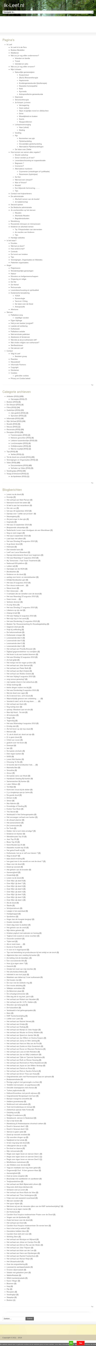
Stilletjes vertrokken (14, 988)
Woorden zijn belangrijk (16, 1005)
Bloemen (10, 1284)
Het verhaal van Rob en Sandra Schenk (22, 1071)
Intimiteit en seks (21, 64)
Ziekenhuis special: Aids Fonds (19, 1110)
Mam (9, 1013)
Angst (9, 265)
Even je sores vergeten (16, 1176)
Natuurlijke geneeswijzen (24, 72)
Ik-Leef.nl (14, 5)
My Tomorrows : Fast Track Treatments (22, 561)
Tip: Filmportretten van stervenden (28, 229)
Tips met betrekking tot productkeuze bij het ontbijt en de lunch (31, 952)
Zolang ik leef (12, 613)
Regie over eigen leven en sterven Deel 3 (23, 1159)
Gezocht (10, 966)
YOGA (17, 296)
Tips (16, 191)
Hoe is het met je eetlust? (17, 1228)
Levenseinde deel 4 (14, 638)
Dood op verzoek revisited (17, 1135)
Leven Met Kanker (14, 759)
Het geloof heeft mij (14, 850)
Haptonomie (24, 80)
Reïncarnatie (16, 287)
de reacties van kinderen (24, 232)
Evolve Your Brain (14, 809)
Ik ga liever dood (13, 544)
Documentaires (17, 465)
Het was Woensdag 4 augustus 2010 (21, 723)
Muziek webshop (21, 155)
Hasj (8, 1286)
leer (8, 748)
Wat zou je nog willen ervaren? (23, 67)
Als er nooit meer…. (14, 944)
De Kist (17, 177)
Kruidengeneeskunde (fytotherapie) (33, 83)
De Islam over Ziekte (23, 149)
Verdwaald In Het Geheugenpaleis (20, 814)
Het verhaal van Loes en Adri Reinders (22, 1052)
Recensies (11, 429)
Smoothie (10, 770)
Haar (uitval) (24, 127)
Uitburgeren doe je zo (15, 1146)
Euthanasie (15, 329)
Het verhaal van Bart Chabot (18, 671)
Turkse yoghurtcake (14, 1090)
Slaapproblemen (25, 122)
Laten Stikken (12, 784)
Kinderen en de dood (15, 574)
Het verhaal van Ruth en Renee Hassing (22, 1060)
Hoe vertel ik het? (18, 249)
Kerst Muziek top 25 (14, 845)
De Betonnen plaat (14, 991)
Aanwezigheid (12, 872)
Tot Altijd (10, 787)
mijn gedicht (15, 413)
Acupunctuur (24, 75)
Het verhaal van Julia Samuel (18, 665)
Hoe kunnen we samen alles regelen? (26, 152)
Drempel (10, 745)
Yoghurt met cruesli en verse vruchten (22, 936)
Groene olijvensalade (15, 1270)
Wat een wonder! (13, 1201)
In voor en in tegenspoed (16, 950)
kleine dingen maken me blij (18, 687)
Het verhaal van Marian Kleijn (18, 1259)
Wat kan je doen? (17, 246)
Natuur (13, 274)
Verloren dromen (13, 602)
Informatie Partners (18, 365)
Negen (9, 718)
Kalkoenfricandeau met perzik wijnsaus (22, 1093)
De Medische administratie (21, 207)
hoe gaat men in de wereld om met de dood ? (25, 861)
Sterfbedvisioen (17, 345)
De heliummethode (14, 632)
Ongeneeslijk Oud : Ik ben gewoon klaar (22, 1170)
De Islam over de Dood (24, 304)
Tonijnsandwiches (13, 1181)
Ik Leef (9, 45)
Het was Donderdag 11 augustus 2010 (22, 621)
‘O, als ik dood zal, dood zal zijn (19, 734)
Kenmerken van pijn (27, 138)
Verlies (13, 454)
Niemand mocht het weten (17, 503)
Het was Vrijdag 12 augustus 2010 (20, 616)
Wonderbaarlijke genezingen (22, 271)
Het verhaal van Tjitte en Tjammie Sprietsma (24, 1057)
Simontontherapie (22, 100)
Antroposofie (20, 307)
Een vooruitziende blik (15, 961)
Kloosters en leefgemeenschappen (24, 276)
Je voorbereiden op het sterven (23, 210)
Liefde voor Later (13, 1019)
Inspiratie (10, 522)
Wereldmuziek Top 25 (15, 836)
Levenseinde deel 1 (14, 646)
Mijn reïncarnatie (13, 1151)
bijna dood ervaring (14, 859)
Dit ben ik (10, 798)
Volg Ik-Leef (15, 354)
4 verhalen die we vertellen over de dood (23, 594)
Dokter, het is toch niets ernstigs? (20, 831)
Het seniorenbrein (14, 823)
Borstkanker (11, 572)
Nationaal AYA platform (15, 563)
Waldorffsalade (12, 1275)
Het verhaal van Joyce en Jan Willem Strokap (24, 1066)
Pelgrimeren (15, 268)
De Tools (10, 828)
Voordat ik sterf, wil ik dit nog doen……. (22, 701)
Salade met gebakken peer (17, 1272)
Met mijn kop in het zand (16, 618)
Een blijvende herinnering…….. (27, 188)
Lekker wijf (11, 566)
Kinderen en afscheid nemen (22, 227)
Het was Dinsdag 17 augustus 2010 (21, 607)
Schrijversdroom (13, 908)
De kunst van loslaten (19, 254)
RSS (16, 396)
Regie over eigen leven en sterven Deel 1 (23, 1154)
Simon (9, 801)
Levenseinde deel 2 (14, 643)
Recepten (10, 432)
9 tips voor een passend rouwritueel (21, 1198)
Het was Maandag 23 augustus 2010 (21, 596)
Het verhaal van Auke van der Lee (20, 1250)
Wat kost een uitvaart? (23, 180)
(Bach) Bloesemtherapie (28, 78)
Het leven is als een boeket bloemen (21, 654)
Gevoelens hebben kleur (16, 1231)
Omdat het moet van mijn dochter (20, 969)
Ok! (71, 1343)
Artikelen (10, 396)
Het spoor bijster (13, 1204)
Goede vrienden (13, 922)
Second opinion (17, 205)
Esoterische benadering (20, 293)
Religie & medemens (15, 1115)
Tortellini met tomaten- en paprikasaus (22, 1085)
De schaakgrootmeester (16, 994)
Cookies (14, 373)
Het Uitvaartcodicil (14, 1261)
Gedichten (11, 410)
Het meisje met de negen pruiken (20, 663)
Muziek (9, 424)
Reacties (14, 359)
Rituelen (18, 213)
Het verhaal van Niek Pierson (18, 500)
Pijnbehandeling (25, 141)
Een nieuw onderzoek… (16, 585)
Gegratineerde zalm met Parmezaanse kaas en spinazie (29, 1077)
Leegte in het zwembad (16, 911)
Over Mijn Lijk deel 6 (15, 886)
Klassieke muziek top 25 (16, 848)
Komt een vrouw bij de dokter (18, 790)
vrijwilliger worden (22, 318)
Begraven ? (19, 163)
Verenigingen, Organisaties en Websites (26, 260)
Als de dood (11, 903)
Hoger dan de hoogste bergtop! (19, 919)
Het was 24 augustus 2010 (17, 583)
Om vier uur (11, 508)
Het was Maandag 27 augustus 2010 (21, 558)
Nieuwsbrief (15, 362)
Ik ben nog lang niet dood (17, 1143)
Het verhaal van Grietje (16, 1024)
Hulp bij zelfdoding (14, 630)
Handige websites (18, 238)
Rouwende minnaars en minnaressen (25, 224)
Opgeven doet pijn (14, 627)
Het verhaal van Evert (15, 1223)
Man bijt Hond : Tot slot (16, 712)
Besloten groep (21, 356)
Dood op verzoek (13, 867)
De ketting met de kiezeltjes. (18, 958)
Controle (14, 251)
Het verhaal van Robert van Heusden (21, 999)
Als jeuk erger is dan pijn (16, 519)
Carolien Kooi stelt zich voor (18, 1234)
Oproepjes (15, 399)
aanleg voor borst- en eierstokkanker (21, 577)
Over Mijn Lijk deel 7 (15, 883)
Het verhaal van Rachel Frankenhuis (21, 1256)
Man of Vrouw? (21, 182)
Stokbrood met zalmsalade (17, 1104)
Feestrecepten (16, 435)
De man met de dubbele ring (18, 983)
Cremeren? (19, 166)
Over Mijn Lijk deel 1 (15, 900)
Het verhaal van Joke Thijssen (18, 1248)
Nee (80, 1343)
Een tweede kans (13, 550)
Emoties (14, 243)
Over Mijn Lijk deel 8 (15, 881)
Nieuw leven (11, 588)
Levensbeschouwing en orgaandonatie (30, 160)
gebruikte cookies (22, 376)
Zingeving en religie (18, 279)
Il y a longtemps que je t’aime (18, 792)
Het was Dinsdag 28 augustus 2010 (21, 541)
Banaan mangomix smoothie (18, 1099)
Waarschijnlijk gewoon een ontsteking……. (23, 699)
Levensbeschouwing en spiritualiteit (25, 290)
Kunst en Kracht (13, 947)
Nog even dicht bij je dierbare (18, 1187)
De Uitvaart (11, 405)
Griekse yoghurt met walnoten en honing (23, 933)
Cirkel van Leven (13, 740)
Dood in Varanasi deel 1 (16, 1126)
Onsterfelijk (11, 875)
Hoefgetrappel (12, 914)
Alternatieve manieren (23, 169)
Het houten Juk (13, 980)
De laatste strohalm (14, 751)
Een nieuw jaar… (13, 591)
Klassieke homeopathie (28, 86)
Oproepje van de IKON (16, 569)
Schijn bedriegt (12, 685)
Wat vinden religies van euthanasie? (25, 343)
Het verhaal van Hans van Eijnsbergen (22, 1253)
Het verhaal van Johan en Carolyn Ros (22, 1242)
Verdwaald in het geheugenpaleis (20, 1010)
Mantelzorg (15, 221)
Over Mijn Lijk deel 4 (15, 892)
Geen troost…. (12, 599)
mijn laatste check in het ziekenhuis (20, 682)
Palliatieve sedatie (18, 332)
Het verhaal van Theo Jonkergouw (20, 1195)
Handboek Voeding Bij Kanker (18, 779)
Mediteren (15, 53)
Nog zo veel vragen (14, 533)
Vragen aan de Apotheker (17, 1217)
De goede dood (13, 795)
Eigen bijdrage (16, 320)
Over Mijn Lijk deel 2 (15, 897)
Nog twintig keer (13, 707)
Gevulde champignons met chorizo (20, 1088)
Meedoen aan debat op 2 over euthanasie (23, 977)
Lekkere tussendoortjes (20, 441)
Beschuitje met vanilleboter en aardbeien (23, 1179)
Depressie (19, 97)
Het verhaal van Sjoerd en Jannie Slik (21, 1035)
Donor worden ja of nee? (24, 158)
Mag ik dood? (12, 856)
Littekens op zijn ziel (14, 610)
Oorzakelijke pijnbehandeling (30, 144)
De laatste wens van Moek (17, 776)
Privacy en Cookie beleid (20, 378)
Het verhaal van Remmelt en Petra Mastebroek (25, 1063)
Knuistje (10, 497)
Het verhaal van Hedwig (16, 1027)
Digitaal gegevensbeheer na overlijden (22, 652)
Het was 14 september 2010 (18, 525)
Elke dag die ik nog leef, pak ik (19, 997)
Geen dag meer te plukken (17, 925)
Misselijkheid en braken (28, 116)
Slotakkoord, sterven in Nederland (20, 1118)
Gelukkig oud (12, 1112)
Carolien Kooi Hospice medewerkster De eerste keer (27, 1226)
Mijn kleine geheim (14, 930)
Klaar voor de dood (14, 864)
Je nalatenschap (21, 202)
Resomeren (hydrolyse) (28, 174)
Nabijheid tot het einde (15, 1140)
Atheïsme (14, 309)
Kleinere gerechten (18, 438)
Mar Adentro (11, 803)
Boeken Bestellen (17, 50)
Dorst (21, 114)
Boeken (10, 402)
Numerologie (20, 298)
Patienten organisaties (19, 263)
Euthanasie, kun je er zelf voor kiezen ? (22, 853)
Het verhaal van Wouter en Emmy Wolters (23, 1032)
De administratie (17, 196)
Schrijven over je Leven (16, 1190)
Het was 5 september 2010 (17, 536)
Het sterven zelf (17, 348)
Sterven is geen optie (15, 1132)
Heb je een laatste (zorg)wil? (22, 323)
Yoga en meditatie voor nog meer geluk (22, 1168)
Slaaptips (10, 1297)
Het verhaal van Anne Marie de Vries (21, 1192)
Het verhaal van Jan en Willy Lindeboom (22, 1054)
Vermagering (24, 105)
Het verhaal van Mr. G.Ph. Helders (20, 1002)
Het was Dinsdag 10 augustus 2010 (21, 657)
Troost (17, 61)
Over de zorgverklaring (16, 1264)
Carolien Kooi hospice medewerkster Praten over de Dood (30, 1215)
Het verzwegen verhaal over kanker (21, 817)
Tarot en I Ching (21, 301)
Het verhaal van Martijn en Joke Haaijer (22, 1030)
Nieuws (9, 427)
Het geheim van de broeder (17, 870)
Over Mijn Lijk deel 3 (15, 894)
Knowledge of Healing (15, 806)
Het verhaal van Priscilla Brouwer (20, 649)
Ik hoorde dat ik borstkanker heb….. (21, 765)
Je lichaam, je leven (22, 102)
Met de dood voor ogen (16, 693)
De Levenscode (13, 825)
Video (9, 463)
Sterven (10, 312)
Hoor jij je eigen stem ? (16, 963)
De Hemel (15, 285)
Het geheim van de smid (16, 928)
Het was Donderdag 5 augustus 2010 (21, 690)
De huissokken (12, 1008)
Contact (10, 351)
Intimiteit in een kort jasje (16, 974)
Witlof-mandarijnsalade (16, 1278)
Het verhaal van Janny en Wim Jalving (22, 1041)
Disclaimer (15, 370)
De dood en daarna (14, 1148)
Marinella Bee (12, 768)
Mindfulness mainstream (16, 1162)
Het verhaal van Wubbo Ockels (19, 674)
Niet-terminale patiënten (20, 334)
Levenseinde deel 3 (14, 641)
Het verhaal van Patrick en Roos (19, 1068)
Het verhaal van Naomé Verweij (19, 1021)
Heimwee (10, 547)
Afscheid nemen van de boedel (27, 199)
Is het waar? (11, 240)
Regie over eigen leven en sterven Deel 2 (23, 1157)
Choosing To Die (13, 762)
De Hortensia (12, 1212)
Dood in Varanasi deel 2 (16, 1129)
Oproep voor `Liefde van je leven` (20, 514)
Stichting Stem (12, 1237)
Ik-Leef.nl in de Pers (19, 47)
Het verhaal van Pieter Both (17, 668)
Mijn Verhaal (11, 421)
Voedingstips (12, 471)
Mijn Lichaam (16, 69)
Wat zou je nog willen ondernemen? (25, 56)
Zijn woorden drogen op (16, 1137)
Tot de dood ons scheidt (16, 457)
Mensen (10, 732)
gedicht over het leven (15, 743)
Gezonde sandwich (14, 939)
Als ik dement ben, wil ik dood (18, 696)
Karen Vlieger (12, 1281)
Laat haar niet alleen (15, 538)
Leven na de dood (14, 494)
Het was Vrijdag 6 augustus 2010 (20, 676)
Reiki (21, 89)
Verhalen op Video (18, 468)
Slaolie (9, 905)
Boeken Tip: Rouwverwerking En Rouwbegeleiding (26, 624)
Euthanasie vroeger (14, 635)
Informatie (11, 418)
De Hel (13, 282)
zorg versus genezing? (16, 679)
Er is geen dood (13, 737)
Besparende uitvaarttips (16, 527)
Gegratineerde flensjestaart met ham (21, 1096)
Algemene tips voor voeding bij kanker (22, 955)
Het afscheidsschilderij (15, 972)
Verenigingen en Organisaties (18, 460)
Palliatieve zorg (17, 315)
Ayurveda (22, 91)
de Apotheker (16, 476)
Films (9, 407)
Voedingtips (11, 1295)
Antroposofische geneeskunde (31, 94)
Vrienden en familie (22, 58)
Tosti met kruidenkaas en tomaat (19, 1107)
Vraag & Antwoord (14, 474)
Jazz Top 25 (11, 839)
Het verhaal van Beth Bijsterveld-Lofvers (22, 1184)
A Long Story (12, 605)
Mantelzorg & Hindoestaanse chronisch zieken (25, 1123)
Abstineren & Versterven (20, 337)
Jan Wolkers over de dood (17, 1165)
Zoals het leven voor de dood (18, 1220)
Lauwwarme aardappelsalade (18, 1267)
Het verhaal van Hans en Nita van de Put (23, 1043)
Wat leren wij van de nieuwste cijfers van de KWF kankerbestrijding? (33, 1206)
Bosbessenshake (13, 1079)
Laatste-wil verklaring (19, 326)
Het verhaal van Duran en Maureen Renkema (25, 1049)
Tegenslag (11, 721)
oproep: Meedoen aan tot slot (18, 710)
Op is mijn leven (13, 1121)
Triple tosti (11, 941)
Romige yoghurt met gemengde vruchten (23, 1082)
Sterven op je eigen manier (17, 1209)
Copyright (14, 367)
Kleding (22, 130)
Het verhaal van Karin (15, 704)
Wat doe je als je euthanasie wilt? (24, 340)
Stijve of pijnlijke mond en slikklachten (34, 111)
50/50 (9, 756)
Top (92, 385)
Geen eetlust (24, 108)
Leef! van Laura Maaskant (17, 552)
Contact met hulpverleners (21, 194)
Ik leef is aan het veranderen (18, 505)
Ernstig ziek (11, 726)
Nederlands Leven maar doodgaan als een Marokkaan (28, 530)
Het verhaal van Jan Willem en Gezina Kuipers (25, 1038)
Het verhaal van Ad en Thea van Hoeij (22, 1074)
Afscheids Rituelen (22, 216)
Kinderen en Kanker (14, 834)
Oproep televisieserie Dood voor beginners (23, 555)
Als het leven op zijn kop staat (18, 729)
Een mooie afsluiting (15, 986)
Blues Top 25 (12, 842)
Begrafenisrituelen (22, 218)
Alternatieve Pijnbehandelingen (31, 147)
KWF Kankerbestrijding (16, 1016)
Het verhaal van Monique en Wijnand (21, 1239)
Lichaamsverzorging (23, 125)
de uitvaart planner (14, 820)
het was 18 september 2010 (18, 511)
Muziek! (18, 185)
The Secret (11, 812)
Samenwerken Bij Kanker (16, 781)
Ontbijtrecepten (17, 446)
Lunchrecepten (17, 443)
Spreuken (14, 416)
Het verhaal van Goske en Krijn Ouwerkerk (23, 1046)
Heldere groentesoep (15, 1101)
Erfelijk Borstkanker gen (16, 580)
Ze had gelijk (12, 660)
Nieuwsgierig (12, 516)
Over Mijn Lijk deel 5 (15, 889)
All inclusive (11, 715)
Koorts (21, 119)
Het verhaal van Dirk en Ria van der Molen (23, 1245)
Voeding (18, 133)
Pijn (16, 136)
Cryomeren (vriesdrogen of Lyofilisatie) (34, 171)
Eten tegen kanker (14, 754)
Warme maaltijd (17, 449)
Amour (9, 773)
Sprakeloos (11, 917)
